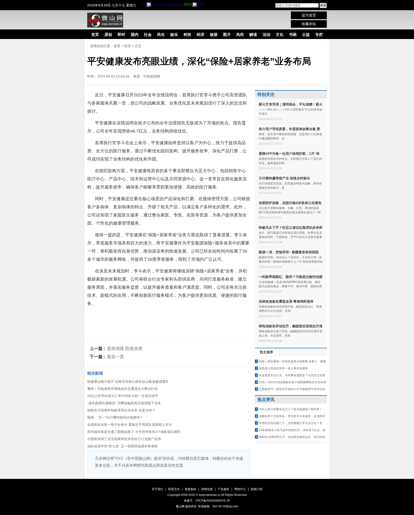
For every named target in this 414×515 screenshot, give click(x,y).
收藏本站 (309, 24)
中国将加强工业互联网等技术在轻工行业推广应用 (124, 439)
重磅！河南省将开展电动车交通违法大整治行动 (122, 389)
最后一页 (115, 356)
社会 (148, 35)
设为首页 (309, 15)
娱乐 (174, 35)
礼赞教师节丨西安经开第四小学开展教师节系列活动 (292, 389)
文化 (279, 35)
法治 (266, 35)
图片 (227, 35)
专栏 (319, 35)
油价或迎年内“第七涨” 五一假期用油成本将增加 (122, 446)
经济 (200, 35)
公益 (306, 35)
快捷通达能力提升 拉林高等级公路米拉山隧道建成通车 (128, 381)
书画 (293, 35)
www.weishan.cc (210, 495)
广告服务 (223, 489)
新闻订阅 (256, 489)
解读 (253, 35)
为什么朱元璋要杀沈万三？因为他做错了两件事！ (290, 409)
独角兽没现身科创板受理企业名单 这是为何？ (121, 410)
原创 (108, 35)
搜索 (323, 5)
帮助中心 (240, 489)
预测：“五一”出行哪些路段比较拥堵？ (115, 417)
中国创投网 (151, 76)
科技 (187, 35)
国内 (134, 35)
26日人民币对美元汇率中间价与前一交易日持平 (122, 396)
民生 (161, 35)
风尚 (240, 35)
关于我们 (157, 489)
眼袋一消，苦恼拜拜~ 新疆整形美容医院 (289, 252)
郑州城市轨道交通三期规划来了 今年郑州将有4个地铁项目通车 (134, 432)
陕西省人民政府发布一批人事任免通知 (283, 368)
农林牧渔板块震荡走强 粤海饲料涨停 (286, 301)
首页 (95, 35)
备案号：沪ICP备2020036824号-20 (207, 500)
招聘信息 (207, 489)
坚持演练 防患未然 (125, 348)
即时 (121, 35)
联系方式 (174, 489)
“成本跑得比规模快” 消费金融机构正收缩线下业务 (124, 403)
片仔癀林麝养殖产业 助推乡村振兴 (284, 178)
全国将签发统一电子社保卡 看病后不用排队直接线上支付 (129, 424)
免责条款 (190, 489)
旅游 (214, 35)
